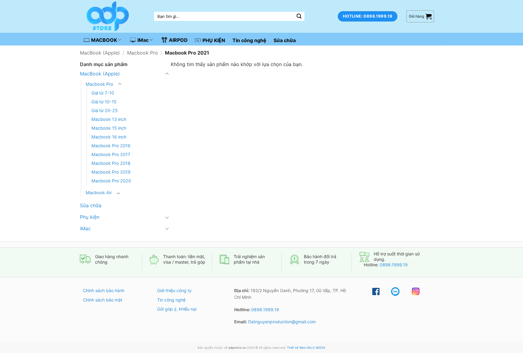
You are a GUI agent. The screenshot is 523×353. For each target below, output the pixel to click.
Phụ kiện (89, 217)
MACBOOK (104, 40)
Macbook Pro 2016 (110, 145)
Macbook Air (99, 192)
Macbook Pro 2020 (111, 180)
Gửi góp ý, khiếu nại (176, 308)
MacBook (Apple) (100, 53)
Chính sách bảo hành (103, 290)
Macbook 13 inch (109, 119)
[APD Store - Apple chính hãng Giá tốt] (114, 16)
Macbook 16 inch (109, 136)
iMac (143, 40)
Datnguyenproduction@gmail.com (282, 321)
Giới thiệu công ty (174, 290)
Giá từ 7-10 (102, 92)
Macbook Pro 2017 (110, 154)
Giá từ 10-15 (104, 101)
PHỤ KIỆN (213, 40)
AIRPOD (178, 40)
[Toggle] (167, 74)
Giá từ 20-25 (104, 110)
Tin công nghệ (249, 40)
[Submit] (299, 16)
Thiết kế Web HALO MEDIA (306, 347)
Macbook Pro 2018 (110, 163)
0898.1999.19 (394, 264)
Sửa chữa (285, 40)
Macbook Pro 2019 (110, 172)
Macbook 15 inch (109, 128)
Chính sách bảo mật (102, 299)
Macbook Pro (142, 53)
